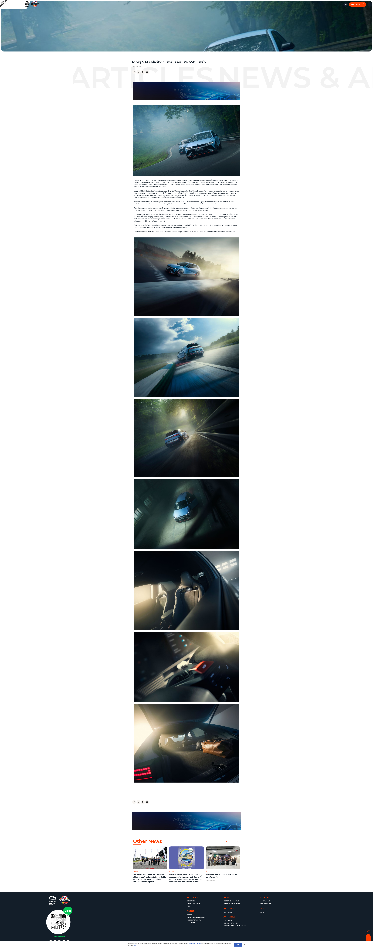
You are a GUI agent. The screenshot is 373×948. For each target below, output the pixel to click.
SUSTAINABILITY (192, 922)
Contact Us (265, 901)
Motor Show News (231, 901)
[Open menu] (370, 4)
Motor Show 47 (358, 4)
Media (189, 906)
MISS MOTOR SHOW (194, 920)
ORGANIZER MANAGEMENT (196, 917)
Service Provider (193, 903)
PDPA (262, 912)
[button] (134, 865)
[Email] (147, 72)
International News (232, 903)
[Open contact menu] (368, 931)
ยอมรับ (238, 944)
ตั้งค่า (135, 945)
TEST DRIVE (228, 920)
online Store (265, 903)
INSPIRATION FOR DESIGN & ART (235, 925)
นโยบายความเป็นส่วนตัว (194, 944)
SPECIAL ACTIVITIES (231, 923)
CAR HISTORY (228, 912)
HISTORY (190, 915)
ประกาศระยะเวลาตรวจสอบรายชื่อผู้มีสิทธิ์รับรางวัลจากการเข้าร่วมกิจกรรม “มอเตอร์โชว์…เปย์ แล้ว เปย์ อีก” (185, 877)
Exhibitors (191, 901)
